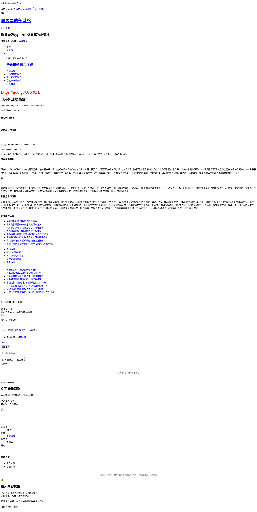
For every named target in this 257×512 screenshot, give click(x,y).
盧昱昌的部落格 (16, 20)
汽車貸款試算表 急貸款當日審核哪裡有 (24, 228)
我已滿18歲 (6, 507)
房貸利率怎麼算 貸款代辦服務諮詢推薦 (24, 240)
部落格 (9, 50)
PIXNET (108, 475)
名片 (8, 53)
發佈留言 (5, 364)
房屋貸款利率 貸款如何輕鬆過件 (21, 221)
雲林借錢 (10, 71)
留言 (24, 330)
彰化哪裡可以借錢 (15, 77)
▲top (3, 342)
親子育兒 (22, 337)
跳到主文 (5, 28)
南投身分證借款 (13, 80)
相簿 (8, 47)
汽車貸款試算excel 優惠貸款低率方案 (23, 224)
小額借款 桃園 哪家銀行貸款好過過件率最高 (27, 234)
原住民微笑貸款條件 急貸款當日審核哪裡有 (27, 237)
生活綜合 (23, 41)
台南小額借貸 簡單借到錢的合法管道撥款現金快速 (30, 244)
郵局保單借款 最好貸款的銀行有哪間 (23, 231)
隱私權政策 (143, 475)
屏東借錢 (10, 84)
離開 (15, 507)
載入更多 (5, 347)
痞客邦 (18, 330)
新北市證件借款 (13, 74)
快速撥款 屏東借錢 (19, 64)
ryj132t (4, 315)
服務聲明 (153, 475)
